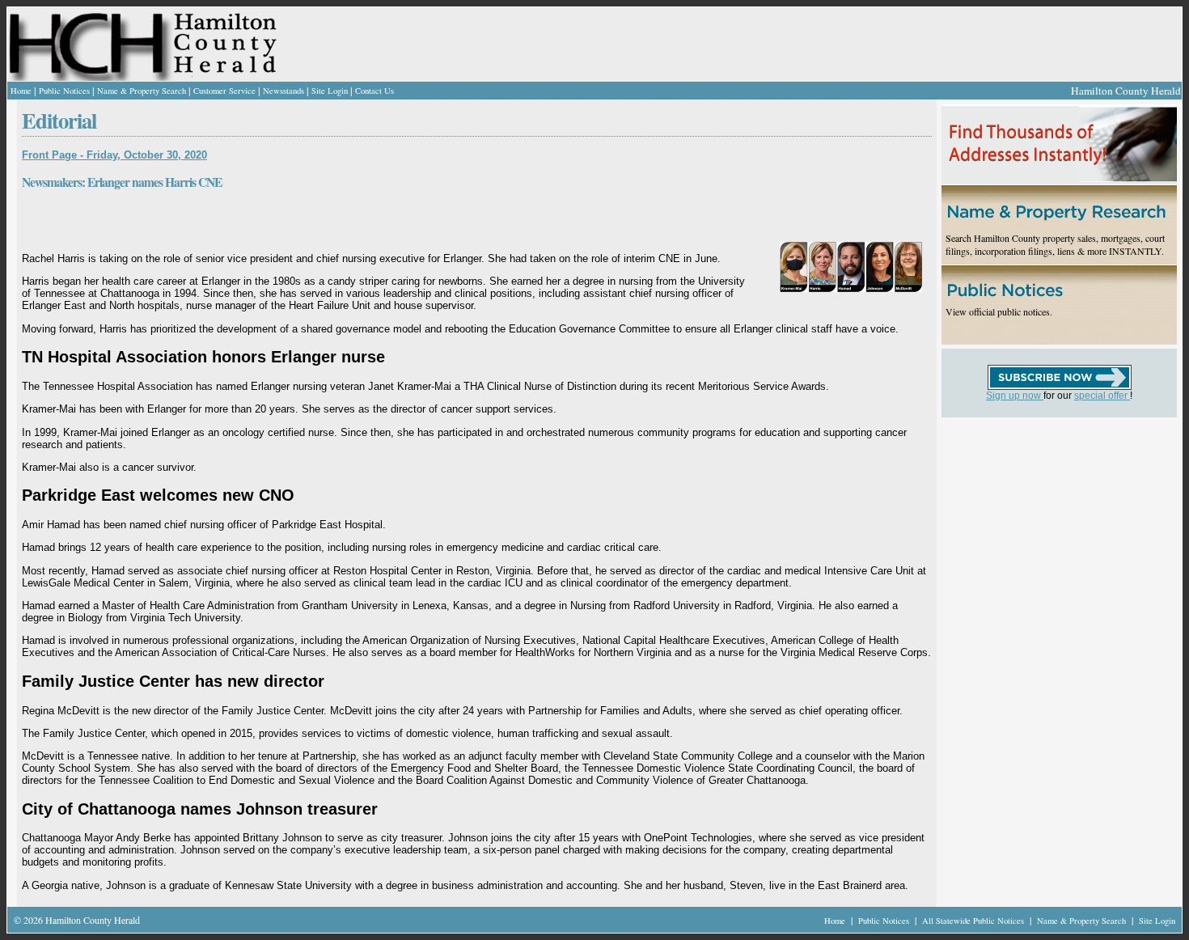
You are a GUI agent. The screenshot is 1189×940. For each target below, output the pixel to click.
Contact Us (374, 90)
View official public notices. (999, 311)
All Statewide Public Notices (974, 920)
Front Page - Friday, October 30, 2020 (114, 155)
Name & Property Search (141, 90)
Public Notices (64, 90)
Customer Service (224, 90)
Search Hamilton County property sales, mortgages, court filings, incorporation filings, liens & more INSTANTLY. (1055, 244)
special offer (1102, 395)
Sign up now (1014, 395)
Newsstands (283, 90)
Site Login (329, 90)
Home (21, 90)
